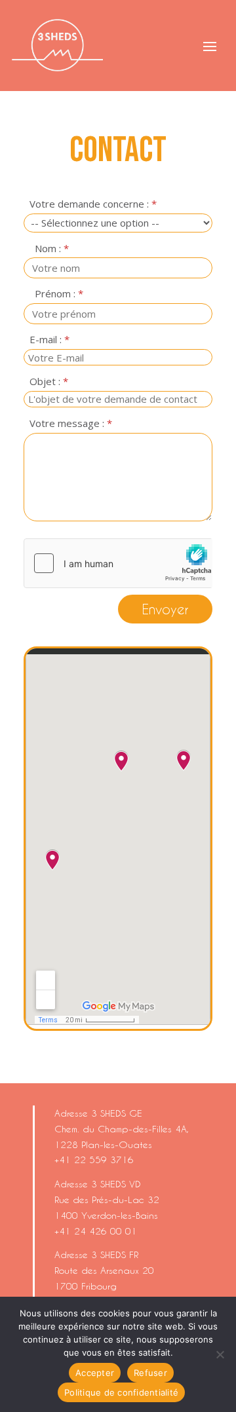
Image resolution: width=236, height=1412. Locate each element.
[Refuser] (219, 1354)
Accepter (94, 1372)
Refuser (150, 1372)
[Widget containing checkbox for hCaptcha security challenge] (118, 563)
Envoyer (165, 609)
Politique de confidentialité (121, 1392)
